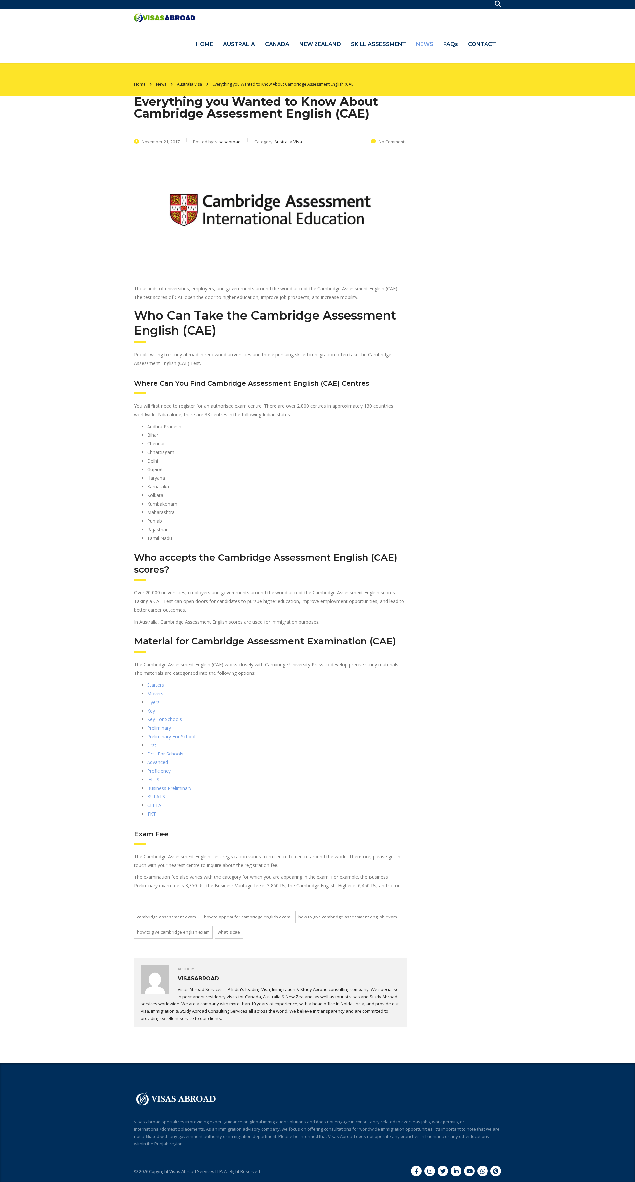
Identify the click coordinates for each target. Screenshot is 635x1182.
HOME (204, 44)
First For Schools (165, 754)
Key (151, 711)
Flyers (153, 702)
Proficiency (159, 771)
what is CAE (229, 932)
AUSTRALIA (239, 44)
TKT (151, 814)
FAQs (450, 44)
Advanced (157, 762)
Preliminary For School (171, 736)
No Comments (393, 141)
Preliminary (159, 728)
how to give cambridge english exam (173, 932)
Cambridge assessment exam (166, 917)
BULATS (156, 797)
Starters (155, 685)
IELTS (153, 779)
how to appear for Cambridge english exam (247, 917)
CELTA (154, 805)
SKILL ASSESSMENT (378, 44)
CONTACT (482, 44)
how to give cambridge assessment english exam (347, 917)
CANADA (277, 44)
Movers (155, 693)
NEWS (424, 44)
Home (140, 84)
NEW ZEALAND (320, 44)
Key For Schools (164, 719)
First (151, 745)
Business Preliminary (169, 788)
